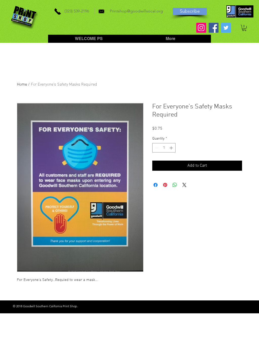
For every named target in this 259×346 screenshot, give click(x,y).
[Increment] (171, 147)
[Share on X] (184, 185)
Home (22, 84)
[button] (244, 28)
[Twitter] (226, 28)
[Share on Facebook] (156, 185)
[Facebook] (214, 28)
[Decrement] (156, 147)
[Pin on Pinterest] (165, 185)
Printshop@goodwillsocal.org (136, 11)
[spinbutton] (163, 147)
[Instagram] (201, 28)
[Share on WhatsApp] (175, 185)
